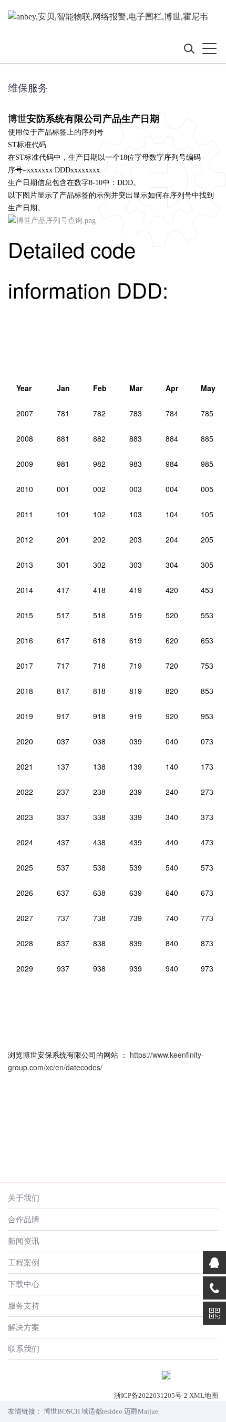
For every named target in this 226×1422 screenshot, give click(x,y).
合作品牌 (23, 1219)
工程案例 (23, 1262)
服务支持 (23, 1305)
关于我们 (23, 1197)
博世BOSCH (62, 1411)
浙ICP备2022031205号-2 (151, 1395)
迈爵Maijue (141, 1411)
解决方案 (23, 1327)
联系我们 (23, 1348)
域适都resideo (101, 1411)
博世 (17, 119)
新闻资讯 (23, 1240)
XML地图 (203, 1395)
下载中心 (23, 1284)
